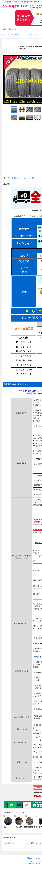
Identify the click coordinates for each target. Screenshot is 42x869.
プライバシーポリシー (29, 861)
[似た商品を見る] (7, 100)
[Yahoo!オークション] (15, 5)
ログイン (32, 8)
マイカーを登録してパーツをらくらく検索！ (21, 178)
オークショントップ (7, 35)
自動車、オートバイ (21, 35)
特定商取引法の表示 (34, 863)
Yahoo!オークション (33, 858)
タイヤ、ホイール (33, 35)
